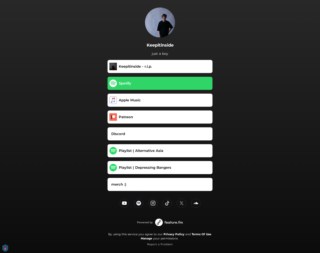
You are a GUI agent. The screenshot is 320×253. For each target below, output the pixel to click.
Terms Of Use (201, 234)
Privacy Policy (174, 234)
